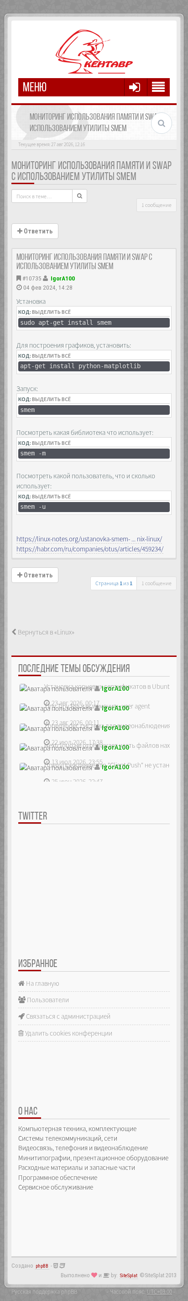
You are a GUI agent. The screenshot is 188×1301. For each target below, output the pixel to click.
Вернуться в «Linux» (45, 632)
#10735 (32, 278)
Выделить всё (51, 311)
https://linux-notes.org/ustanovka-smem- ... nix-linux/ (89, 538)
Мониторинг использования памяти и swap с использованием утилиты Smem (91, 172)
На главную (42, 983)
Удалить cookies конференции (68, 1033)
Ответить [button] (37, 231)
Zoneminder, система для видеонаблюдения (107, 725)
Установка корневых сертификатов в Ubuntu (108, 686)
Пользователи (47, 999)
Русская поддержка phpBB (44, 1291)
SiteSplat (128, 1276)
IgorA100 (63, 278)
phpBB (42, 1266)
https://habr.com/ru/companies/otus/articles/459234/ (89, 549)
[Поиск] (79, 196)
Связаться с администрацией (67, 1016)
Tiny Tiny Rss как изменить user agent (97, 706)
